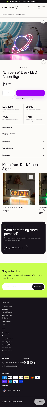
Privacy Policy (6, 348)
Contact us (5, 333)
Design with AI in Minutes (14, 248)
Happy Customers (7, 339)
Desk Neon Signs (20, 14)
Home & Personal (7, 312)
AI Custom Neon (7, 306)
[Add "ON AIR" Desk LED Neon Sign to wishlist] (31, 177)
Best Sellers (5, 309)
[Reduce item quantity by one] (4, 93)
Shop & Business (7, 315)
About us (4, 336)
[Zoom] (43, 61)
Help (3, 324)
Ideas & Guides (6, 321)
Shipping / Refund (7, 345)
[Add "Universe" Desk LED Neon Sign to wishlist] (43, 21)
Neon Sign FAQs (7, 342)
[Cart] (39, 7)
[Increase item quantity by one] (13, 93)
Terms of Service (7, 351)
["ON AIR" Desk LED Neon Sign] (19, 193)
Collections (11, 14)
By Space (5, 318)
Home (4, 14)
